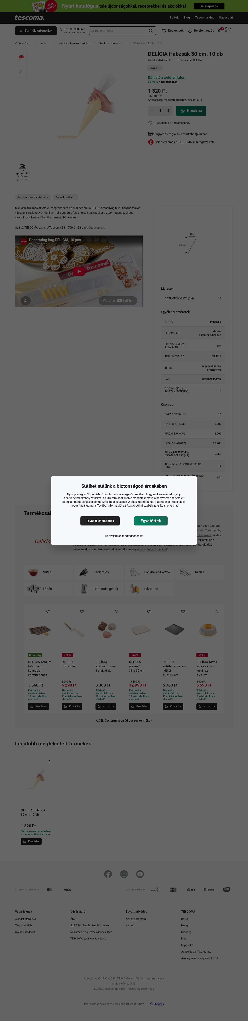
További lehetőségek (100, 521)
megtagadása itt (132, 536)
